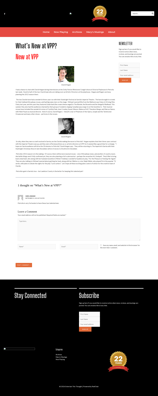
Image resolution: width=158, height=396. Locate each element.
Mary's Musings (61, 357)
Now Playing (60, 359)
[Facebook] (4, 14)
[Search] (152, 13)
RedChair (95, 386)
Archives (59, 355)
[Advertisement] (130, 117)
